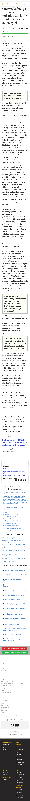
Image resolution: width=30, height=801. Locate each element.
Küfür (5, 468)
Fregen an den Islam (21, 751)
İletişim (3, 712)
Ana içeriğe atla (4, 0)
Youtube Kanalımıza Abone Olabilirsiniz (16, 648)
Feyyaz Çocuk (20, 782)
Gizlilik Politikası (5, 709)
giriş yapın (15, 486)
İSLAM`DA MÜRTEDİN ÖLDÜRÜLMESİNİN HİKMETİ (14, 493)
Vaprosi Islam (19, 754)
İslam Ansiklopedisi (6, 692)
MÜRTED (5, 512)
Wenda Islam (19, 759)
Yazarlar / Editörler (6, 702)
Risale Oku (5, 774)
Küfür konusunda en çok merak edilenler (15, 475)
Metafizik (3, 670)
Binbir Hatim (5, 747)
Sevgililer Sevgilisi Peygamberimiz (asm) (12, 683)
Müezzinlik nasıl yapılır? (8, 538)
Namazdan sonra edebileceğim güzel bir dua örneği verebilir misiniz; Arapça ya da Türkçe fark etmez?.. (15, 546)
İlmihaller (3, 690)
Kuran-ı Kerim (5, 746)
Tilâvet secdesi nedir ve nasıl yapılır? (15, 591)
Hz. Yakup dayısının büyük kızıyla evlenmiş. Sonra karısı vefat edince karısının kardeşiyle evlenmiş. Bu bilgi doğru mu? (14, 560)
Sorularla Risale (6, 772)
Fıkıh (2, 663)
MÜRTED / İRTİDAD (8, 510)
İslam (2, 668)
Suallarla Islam (20, 749)
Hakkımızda (4, 700)
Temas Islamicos (20, 760)
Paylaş (15, 28)
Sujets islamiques (20, 765)
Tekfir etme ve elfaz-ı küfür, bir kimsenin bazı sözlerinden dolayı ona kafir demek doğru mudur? (14, 442)
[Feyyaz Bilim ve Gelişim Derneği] (15, 725)
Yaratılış (3, 673)
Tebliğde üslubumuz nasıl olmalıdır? (12, 528)
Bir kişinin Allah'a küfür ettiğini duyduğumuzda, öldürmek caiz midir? (13, 506)
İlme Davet (5, 749)
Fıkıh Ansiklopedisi (6, 685)
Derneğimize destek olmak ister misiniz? (15, 728)
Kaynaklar (3, 703)
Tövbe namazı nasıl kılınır (12, 624)
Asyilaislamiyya (20, 752)
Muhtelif (3, 672)
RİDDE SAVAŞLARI (8, 530)
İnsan (2, 666)
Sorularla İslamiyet (8, 464)
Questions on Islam (21, 746)
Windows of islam (20, 762)
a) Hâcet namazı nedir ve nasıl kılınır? (15, 574)
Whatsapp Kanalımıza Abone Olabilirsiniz (15, 652)
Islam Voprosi (19, 747)
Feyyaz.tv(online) (20, 795)
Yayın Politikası (5, 707)
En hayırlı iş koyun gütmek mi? (13, 634)
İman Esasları (4, 665)
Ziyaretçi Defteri (5, 705)
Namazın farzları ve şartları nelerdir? (15, 570)
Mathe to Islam (20, 764)
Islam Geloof (19, 757)
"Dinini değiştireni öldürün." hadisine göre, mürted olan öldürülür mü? (14, 515)
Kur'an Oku (19, 789)
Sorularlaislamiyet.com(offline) (23, 794)
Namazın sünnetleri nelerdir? (13, 599)
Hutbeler (3, 688)
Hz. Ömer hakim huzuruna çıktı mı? (15, 614)
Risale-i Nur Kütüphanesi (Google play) (21, 774)
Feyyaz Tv (5, 779)
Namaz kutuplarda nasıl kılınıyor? (14, 595)
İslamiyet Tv (5, 782)
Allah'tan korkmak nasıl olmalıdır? (12, 525)
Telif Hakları (4, 710)
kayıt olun (23, 486)
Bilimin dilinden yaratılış (7, 681)
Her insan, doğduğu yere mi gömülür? (15, 604)
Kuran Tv (5, 781)
